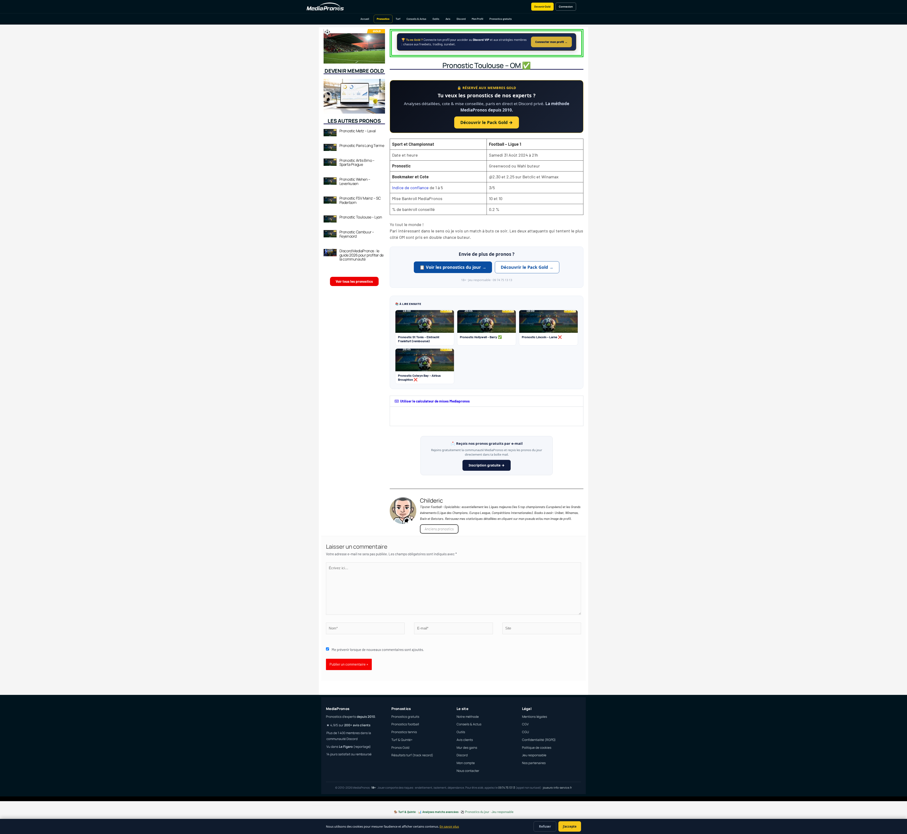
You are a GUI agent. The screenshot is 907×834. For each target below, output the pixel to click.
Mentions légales (534, 716)
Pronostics (383, 18)
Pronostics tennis (404, 732)
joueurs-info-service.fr (557, 788)
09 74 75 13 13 (506, 788)
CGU (525, 732)
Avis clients (465, 740)
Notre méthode (468, 716)
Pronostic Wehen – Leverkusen (354, 181)
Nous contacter (468, 771)
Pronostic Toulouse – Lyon (360, 217)
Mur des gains (467, 747)
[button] (486, 401)
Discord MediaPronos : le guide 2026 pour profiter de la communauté (361, 255)
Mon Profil (477, 18)
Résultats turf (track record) (412, 755)
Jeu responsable (534, 755)
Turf (398, 18)
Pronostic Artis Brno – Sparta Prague (357, 162)
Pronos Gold (400, 747)
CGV (525, 724)
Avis (447, 18)
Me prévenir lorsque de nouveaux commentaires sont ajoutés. (378, 649)
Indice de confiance (410, 187)
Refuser (545, 826)
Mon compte (466, 763)
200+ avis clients (357, 725)
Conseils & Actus (416, 18)
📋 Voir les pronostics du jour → (452, 267)
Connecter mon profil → (551, 42)
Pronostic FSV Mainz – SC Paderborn (360, 200)
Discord (461, 18)
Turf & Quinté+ (402, 740)
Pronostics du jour (477, 812)
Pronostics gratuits (500, 18)
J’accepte (570, 826)
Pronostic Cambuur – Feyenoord (356, 234)
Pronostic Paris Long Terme (361, 145)
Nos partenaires (534, 763)
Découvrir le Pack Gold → (486, 122)
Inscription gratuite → (487, 465)
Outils (435, 18)
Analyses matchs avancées (440, 812)
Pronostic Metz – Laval (357, 130)
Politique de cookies (536, 747)
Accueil (364, 18)
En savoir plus (449, 826)
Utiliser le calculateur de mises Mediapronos (435, 401)
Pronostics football (405, 724)
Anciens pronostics (439, 529)
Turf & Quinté (407, 812)
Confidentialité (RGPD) (539, 740)
